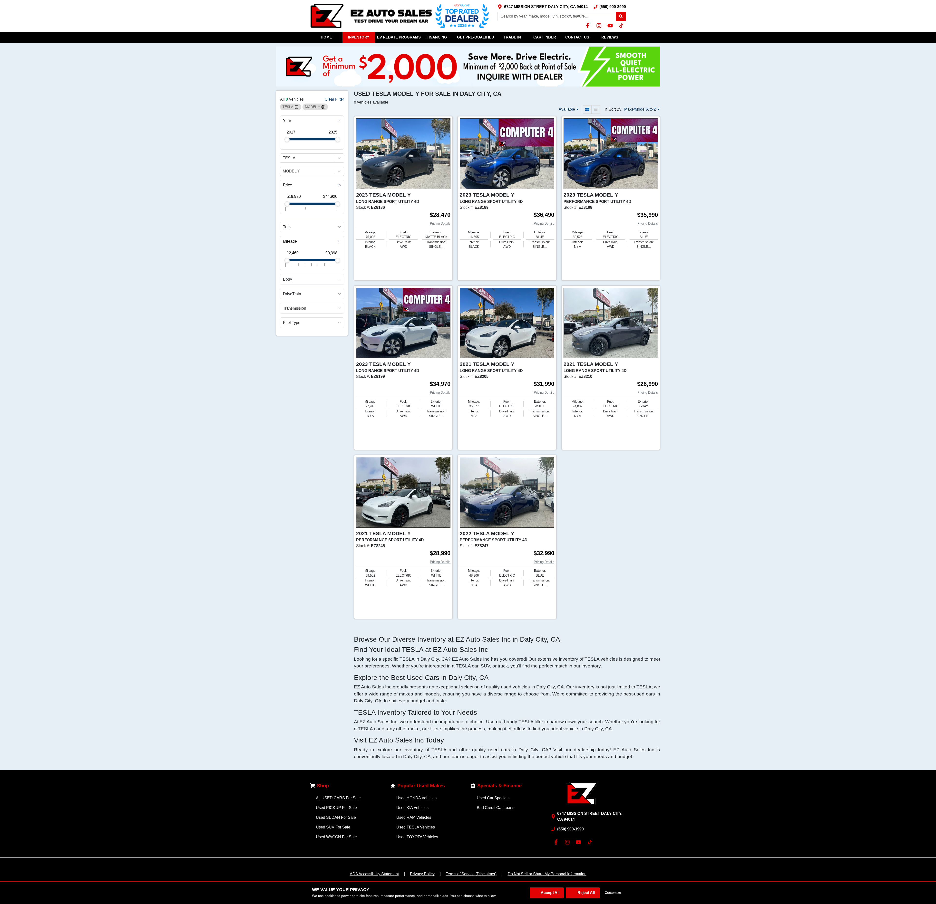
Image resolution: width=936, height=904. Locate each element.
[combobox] (283, 158)
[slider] (287, 139)
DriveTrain (292, 294)
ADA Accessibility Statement (374, 874)
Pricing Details (440, 223)
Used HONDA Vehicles (416, 798)
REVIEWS (609, 37)
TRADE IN (512, 37)
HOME (326, 37)
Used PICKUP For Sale (336, 808)
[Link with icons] (588, 25)
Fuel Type (291, 323)
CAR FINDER (544, 37)
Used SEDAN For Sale (336, 817)
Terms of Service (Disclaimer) (471, 874)
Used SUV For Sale (333, 827)
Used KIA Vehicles (412, 808)
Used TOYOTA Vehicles (417, 837)
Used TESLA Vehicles (415, 827)
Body (287, 279)
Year (287, 121)
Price (287, 185)
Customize (613, 892)
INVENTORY (358, 37)
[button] (621, 16)
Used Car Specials (493, 798)
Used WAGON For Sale (336, 837)
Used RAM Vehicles (413, 817)
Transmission (294, 308)
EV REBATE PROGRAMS (399, 37)
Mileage (290, 241)
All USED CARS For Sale (338, 798)
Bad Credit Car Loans (495, 808)
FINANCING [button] (439, 37)
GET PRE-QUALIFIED (475, 37)
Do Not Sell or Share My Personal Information (547, 874)
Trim (287, 227)
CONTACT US (577, 37)
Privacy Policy (422, 874)
